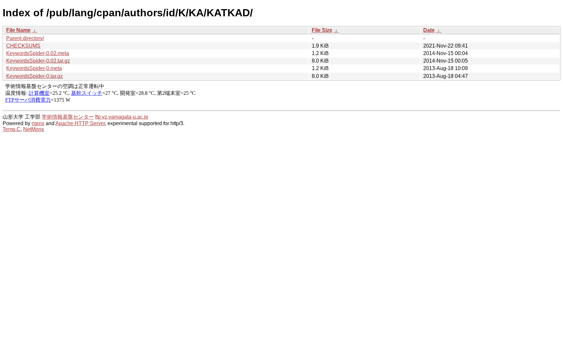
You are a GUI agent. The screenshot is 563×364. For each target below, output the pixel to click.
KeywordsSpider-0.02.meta (37, 53)
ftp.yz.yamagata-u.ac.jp (121, 117)
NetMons (33, 129)
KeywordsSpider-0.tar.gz (34, 76)
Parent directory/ (25, 38)
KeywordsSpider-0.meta (34, 68)
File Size (322, 30)
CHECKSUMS (23, 46)
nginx (38, 123)
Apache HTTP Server (80, 123)
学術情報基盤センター (68, 117)
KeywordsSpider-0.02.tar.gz (38, 61)
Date (429, 30)
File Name (18, 30)
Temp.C (12, 129)
